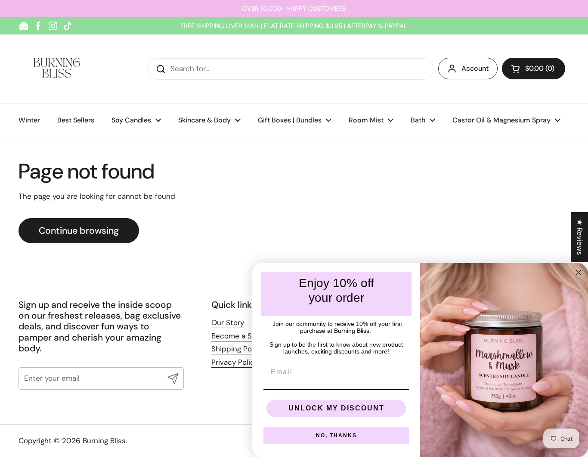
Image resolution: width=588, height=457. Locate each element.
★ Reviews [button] (580, 237)
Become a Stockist (243, 336)
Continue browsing (79, 231)
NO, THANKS (336, 435)
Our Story (227, 322)
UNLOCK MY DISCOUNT (336, 408)
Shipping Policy (237, 349)
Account (475, 68)
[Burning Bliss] (57, 69)
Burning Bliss (104, 440)
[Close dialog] (578, 272)
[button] (533, 68)
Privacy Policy (234, 362)
